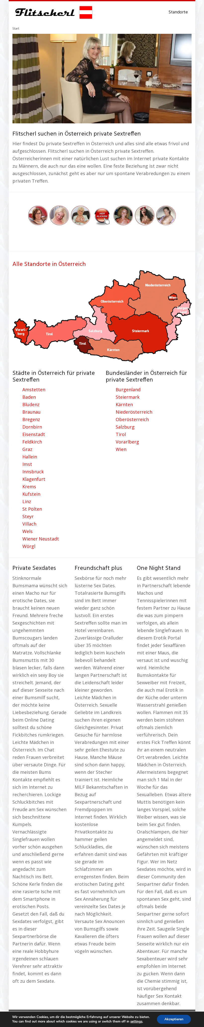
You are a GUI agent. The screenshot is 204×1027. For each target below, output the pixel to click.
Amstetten (33, 389)
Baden (29, 397)
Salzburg (125, 427)
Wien (121, 449)
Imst (27, 464)
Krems (29, 486)
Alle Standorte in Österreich (49, 264)
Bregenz (31, 419)
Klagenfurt (33, 479)
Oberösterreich (132, 419)
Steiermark (128, 397)
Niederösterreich (134, 412)
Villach (29, 524)
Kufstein (31, 494)
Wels (27, 531)
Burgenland (128, 389)
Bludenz (31, 404)
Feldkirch (32, 442)
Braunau (31, 412)
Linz (26, 501)
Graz (27, 449)
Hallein (29, 457)
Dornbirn (32, 427)
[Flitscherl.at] (53, 12)
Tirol (121, 434)
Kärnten (124, 404)
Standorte (178, 12)
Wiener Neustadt (40, 539)
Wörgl (28, 546)
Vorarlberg (127, 442)
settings (136, 1021)
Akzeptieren (173, 1019)
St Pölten (32, 509)
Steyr (28, 516)
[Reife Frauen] (102, 215)
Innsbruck (33, 472)
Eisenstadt (33, 434)
